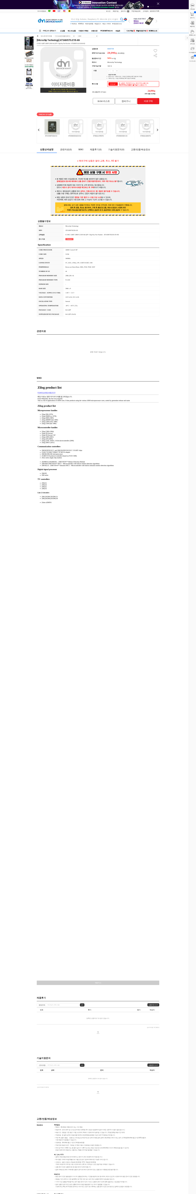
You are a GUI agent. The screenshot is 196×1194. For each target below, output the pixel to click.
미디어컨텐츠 (41, 11)
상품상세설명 (46, 149)
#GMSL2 (81, 24)
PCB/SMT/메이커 (106, 31)
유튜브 (54, 11)
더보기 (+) (98, 983)
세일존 (117, 31)
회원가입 (116, 11)
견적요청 (192, 44)
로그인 (108, 11)
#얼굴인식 (98, 24)
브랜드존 (94, 31)
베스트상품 (72, 31)
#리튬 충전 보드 (117, 24)
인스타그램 (64, 11)
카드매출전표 (192, 52)
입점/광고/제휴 (154, 11)
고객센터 (146, 11)
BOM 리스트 (104, 101)
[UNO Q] (143, 15)
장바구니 (125, 11)
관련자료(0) (66, 149)
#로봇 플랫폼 (89, 24)
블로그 (49, 11)
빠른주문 (192, 26)
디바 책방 (130, 31)
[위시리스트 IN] (155, 51)
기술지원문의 (116, 149)
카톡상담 (69, 11)
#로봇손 (74, 24)
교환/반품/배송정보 (140, 149)
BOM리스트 (153, 31)
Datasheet (69, 239)
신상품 (62, 31)
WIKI (80, 149)
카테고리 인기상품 (45, 114)
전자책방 (59, 11)
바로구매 (148, 101)
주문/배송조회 (135, 11)
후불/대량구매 (141, 31)
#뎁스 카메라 (106, 24)
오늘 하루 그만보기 (154, 6)
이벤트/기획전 (83, 31)
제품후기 (96, 149)
